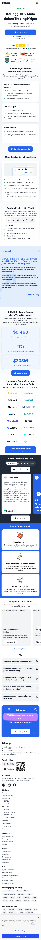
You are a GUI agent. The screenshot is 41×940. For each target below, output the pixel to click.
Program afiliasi (7, 857)
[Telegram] (3, 785)
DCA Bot (6, 801)
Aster (4, 891)
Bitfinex (19, 891)
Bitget (26, 891)
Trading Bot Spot (7, 795)
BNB (4, 912)
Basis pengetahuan (8, 836)
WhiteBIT (26, 900)
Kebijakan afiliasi (7, 880)
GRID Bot (7, 798)
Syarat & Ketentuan (8, 870)
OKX (11, 900)
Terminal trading (7, 823)
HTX (18, 897)
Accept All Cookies (20, 936)
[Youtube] (9, 785)
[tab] (9, 220)
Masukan (5, 844)
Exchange (5, 839)
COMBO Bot (8, 815)
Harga (4, 829)
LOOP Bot (7, 806)
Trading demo (6, 826)
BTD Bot (6, 804)
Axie (35, 909)
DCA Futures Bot (9, 817)
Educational (9, 642)
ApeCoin (19, 909)
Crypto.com (21, 894)
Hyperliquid (26, 897)
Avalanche (28, 909)
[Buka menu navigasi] (37, 3)
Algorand (11, 909)
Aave (4, 909)
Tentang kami (6, 851)
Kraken (34, 897)
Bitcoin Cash (29, 912)
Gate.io (5, 897)
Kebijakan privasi (7, 872)
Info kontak (5, 862)
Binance (11, 891)
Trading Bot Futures (8, 812)
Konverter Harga (7, 841)
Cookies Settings (20, 931)
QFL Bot (6, 809)
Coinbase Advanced (9, 894)
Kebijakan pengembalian (10, 875)
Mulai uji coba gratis (20, 149)
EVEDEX (30, 894)
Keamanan (5, 854)
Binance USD (12, 912)
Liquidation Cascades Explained (12, 631)
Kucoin (5, 900)
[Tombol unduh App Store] (8, 769)
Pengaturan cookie (8, 883)
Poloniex (18, 900)
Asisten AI (5, 821)
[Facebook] (14, 785)
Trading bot (6, 793)
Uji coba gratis (20, 373)
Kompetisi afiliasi (7, 860)
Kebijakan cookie (7, 878)
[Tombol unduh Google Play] (8, 764)
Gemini (12, 897)
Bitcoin (21, 912)
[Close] (39, 917)
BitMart (34, 900)
